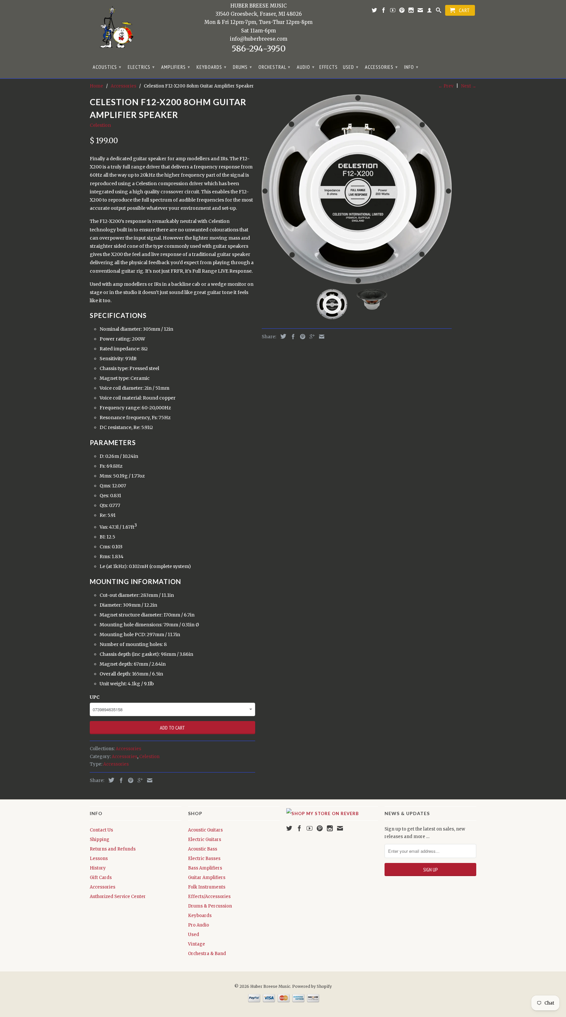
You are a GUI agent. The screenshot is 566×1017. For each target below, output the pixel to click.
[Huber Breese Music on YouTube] (393, 11)
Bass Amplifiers (205, 868)
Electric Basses (204, 858)
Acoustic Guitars (205, 830)
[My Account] (429, 11)
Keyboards (212, 67)
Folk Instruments (206, 887)
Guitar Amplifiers (206, 877)
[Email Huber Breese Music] (420, 11)
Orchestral (274, 67)
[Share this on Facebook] (119, 780)
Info (411, 67)
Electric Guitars (204, 839)
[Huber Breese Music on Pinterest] (402, 11)
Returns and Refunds (113, 849)
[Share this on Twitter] (109, 780)
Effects (328, 67)
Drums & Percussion (210, 906)
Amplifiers (175, 67)
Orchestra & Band (207, 953)
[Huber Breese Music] (114, 29)
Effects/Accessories (209, 896)
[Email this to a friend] (148, 780)
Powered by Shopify (312, 986)
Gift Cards (101, 877)
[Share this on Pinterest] (129, 780)
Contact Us (101, 830)
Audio (306, 67)
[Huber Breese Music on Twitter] (374, 11)
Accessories (381, 67)
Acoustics (107, 67)
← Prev (445, 86)
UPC (95, 697)
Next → (468, 86)
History (98, 868)
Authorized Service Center (118, 896)
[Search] (439, 11)
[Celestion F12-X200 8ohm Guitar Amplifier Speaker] (357, 189)
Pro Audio (198, 925)
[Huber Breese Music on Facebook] (384, 11)
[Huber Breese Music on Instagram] (411, 11)
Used (351, 67)
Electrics (141, 67)
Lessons (99, 858)
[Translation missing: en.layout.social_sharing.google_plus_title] (138, 780)
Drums (242, 67)
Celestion (100, 125)
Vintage (196, 944)
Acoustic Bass (202, 849)
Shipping (99, 839)
